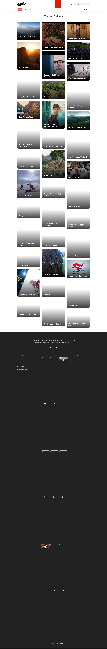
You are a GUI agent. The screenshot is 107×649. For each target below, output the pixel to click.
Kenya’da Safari (49, 97)
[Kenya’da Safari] (53, 90)
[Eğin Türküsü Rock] (28, 110)
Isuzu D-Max (48, 176)
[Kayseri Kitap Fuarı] (78, 170)
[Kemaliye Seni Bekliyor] (53, 263)
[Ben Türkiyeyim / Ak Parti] (78, 145)
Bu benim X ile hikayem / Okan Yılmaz (52, 76)
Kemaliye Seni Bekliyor (52, 274)
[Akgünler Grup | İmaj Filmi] (54, 496)
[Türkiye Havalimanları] (78, 195)
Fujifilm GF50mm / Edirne (53, 146)
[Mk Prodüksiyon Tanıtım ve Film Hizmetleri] (25, 4)
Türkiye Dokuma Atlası (76, 38)
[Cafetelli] (53, 287)
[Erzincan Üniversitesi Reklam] (28, 233)
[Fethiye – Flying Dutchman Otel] (78, 318)
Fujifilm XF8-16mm (26, 166)
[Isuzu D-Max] (53, 164)
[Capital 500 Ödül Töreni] (28, 307)
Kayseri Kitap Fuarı (75, 177)
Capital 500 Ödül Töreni (27, 315)
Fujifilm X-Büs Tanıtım (51, 245)
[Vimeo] (88, 9)
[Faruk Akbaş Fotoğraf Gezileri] (78, 219)
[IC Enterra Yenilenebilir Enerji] (28, 31)
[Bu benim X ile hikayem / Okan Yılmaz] (53, 65)
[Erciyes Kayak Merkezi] (28, 184)
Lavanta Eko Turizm (75, 58)
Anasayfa (45, 4)
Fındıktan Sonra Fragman (77, 128)
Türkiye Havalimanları (76, 206)
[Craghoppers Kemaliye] (28, 208)
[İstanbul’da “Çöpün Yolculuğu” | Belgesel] (54, 590)
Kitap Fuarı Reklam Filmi (27, 97)
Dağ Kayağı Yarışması (27, 295)
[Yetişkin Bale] (28, 258)
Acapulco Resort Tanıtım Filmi (28, 9)
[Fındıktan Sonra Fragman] (78, 120)
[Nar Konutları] (78, 294)
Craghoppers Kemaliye (27, 216)
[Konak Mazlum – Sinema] (53, 312)
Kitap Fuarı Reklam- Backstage (26, 145)
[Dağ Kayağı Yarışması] (28, 283)
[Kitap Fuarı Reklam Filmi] (28, 85)
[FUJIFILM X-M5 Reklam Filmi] (45, 496)
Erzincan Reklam (74, 256)
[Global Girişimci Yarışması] (78, 269)
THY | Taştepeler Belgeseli (53, 47)
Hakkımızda (51, 4)
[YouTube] (86, 9)
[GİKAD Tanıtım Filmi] (54, 403)
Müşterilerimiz (65, 4)
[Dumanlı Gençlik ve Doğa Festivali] (53, 188)
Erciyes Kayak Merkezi (27, 196)
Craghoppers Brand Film (77, 78)
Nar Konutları (73, 305)
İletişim (71, 4)
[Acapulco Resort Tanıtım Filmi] (63, 496)
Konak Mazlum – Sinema (52, 324)
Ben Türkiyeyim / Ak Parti (77, 157)
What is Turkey (24, 67)
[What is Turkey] (28, 56)
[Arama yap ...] (88, 4)
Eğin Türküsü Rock (26, 117)
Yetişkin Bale (23, 265)
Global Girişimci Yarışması (77, 276)
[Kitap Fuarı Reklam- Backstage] (28, 135)
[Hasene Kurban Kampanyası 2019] (53, 115)
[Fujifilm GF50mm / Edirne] (53, 139)
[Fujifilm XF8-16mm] (28, 159)
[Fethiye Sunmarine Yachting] (53, 213)
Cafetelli (47, 295)
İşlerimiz (57, 4)
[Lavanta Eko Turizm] (78, 51)
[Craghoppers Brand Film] (78, 71)
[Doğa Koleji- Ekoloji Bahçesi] (78, 96)
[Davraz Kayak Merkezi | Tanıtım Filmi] (63, 590)
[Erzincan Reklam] (78, 244)
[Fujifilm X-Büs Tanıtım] (53, 238)
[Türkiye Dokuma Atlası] (78, 31)
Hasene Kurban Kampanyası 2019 (50, 125)
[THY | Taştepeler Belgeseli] (53, 36)
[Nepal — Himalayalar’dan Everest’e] (45, 403)
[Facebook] (84, 9)
